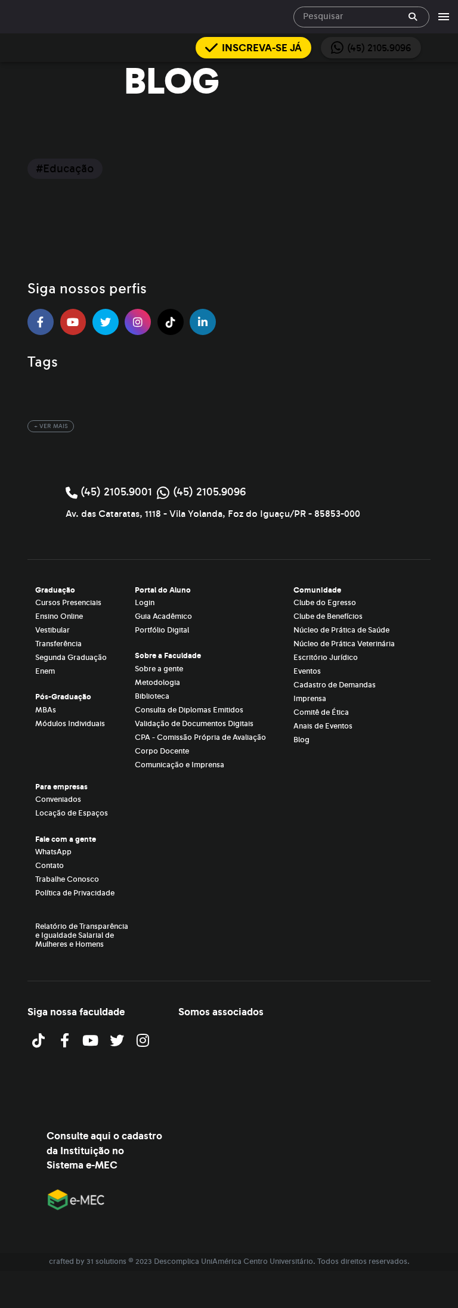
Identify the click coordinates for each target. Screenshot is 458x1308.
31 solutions (106, 1261)
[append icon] (413, 17)
